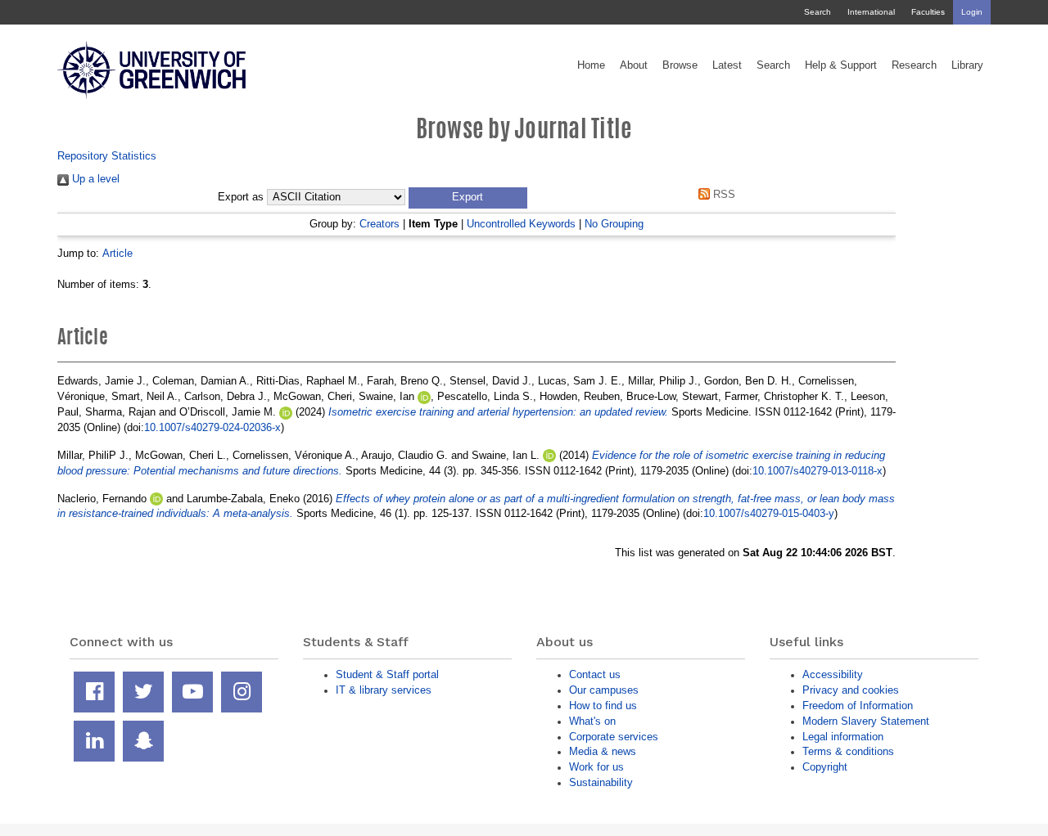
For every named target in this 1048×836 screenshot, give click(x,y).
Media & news (602, 751)
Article (117, 253)
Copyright (824, 767)
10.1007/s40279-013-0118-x (817, 471)
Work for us (596, 767)
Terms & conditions (848, 751)
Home (591, 65)
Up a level (94, 179)
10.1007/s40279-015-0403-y (768, 513)
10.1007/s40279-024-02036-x (212, 427)
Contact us (595, 674)
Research (914, 65)
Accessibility (832, 674)
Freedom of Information (857, 705)
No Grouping (614, 224)
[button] (468, 198)
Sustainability (601, 782)
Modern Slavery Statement (865, 721)
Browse (680, 65)
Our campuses (604, 690)
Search (817, 11)
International (871, 11)
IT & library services (383, 690)
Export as (241, 197)
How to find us (603, 705)
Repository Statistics (106, 156)
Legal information (842, 736)
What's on (592, 721)
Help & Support (841, 65)
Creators (379, 224)
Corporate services (613, 736)
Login (971, 11)
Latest (727, 65)
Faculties (928, 11)
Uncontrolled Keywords (521, 224)
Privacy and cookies (850, 690)
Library (967, 65)
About (634, 65)
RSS (722, 194)
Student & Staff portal (387, 674)
